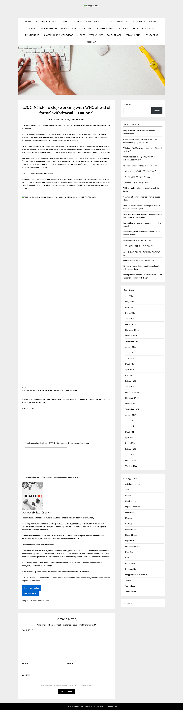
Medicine (124, 28)
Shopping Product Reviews (58, 35)
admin (81, 119)
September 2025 (132, 341)
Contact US (152, 35)
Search (127, 104)
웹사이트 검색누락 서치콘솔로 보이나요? (140, 165)
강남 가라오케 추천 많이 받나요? (136, 177)
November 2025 (132, 330)
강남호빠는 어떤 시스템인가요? (136, 182)
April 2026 (129, 307)
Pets (135, 28)
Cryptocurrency (95, 21)
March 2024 (130, 443)
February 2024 (131, 449)
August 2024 (130, 415)
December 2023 (132, 460)
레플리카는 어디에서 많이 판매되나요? (139, 260)
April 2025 (129, 369)
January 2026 (131, 318)
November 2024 (132, 398)
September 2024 (132, 409)
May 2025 (129, 364)
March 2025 (130, 375)
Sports (81, 35)
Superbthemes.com (109, 706)
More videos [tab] (30, 593)
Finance (153, 21)
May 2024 (129, 432)
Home (28, 21)
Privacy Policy (133, 35)
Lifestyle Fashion (104, 28)
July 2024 (129, 420)
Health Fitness (49, 28)
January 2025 (131, 386)
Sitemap (91, 42)
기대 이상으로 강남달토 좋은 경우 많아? (139, 171)
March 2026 (130, 313)
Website (26, 675)
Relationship (32, 35)
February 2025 (131, 381)
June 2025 (129, 358)
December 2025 (132, 324)
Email (70, 663)
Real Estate (148, 28)
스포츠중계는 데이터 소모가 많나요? (138, 246)
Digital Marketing (119, 21)
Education (139, 21)
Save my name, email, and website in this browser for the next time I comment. (67, 685)
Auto (66, 21)
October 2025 (131, 335)
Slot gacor (127, 603)
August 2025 (130, 347)
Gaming (33, 28)
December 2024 (132, 392)
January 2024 (131, 454)
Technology (96, 35)
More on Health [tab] (31, 588)
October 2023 (131, 466)
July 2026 (129, 296)
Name (26, 663)
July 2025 (129, 352)
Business (77, 21)
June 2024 (129, 426)
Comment (28, 630)
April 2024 (129, 437)
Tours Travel (114, 35)
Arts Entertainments (47, 21)
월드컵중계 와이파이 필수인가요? (137, 240)
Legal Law (86, 28)
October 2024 (131, 403)
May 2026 (129, 301)
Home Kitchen (68, 28)
